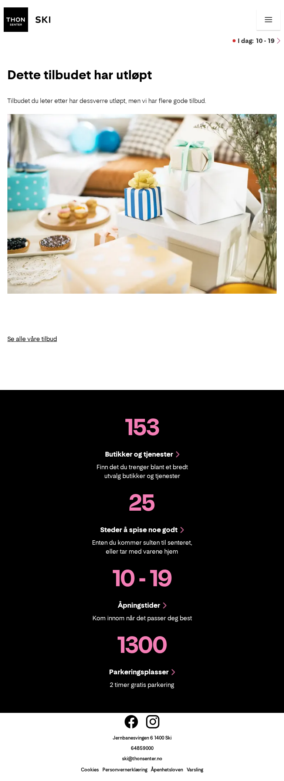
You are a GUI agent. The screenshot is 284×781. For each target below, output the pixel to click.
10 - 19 (256, 40)
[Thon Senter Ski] (27, 19)
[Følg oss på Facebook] (131, 722)
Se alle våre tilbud (32, 339)
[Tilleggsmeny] (268, 19)
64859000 (142, 748)
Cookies (90, 769)
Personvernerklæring (124, 769)
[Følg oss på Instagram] (153, 722)
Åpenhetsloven (167, 769)
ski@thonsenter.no (142, 758)
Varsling (195, 769)
